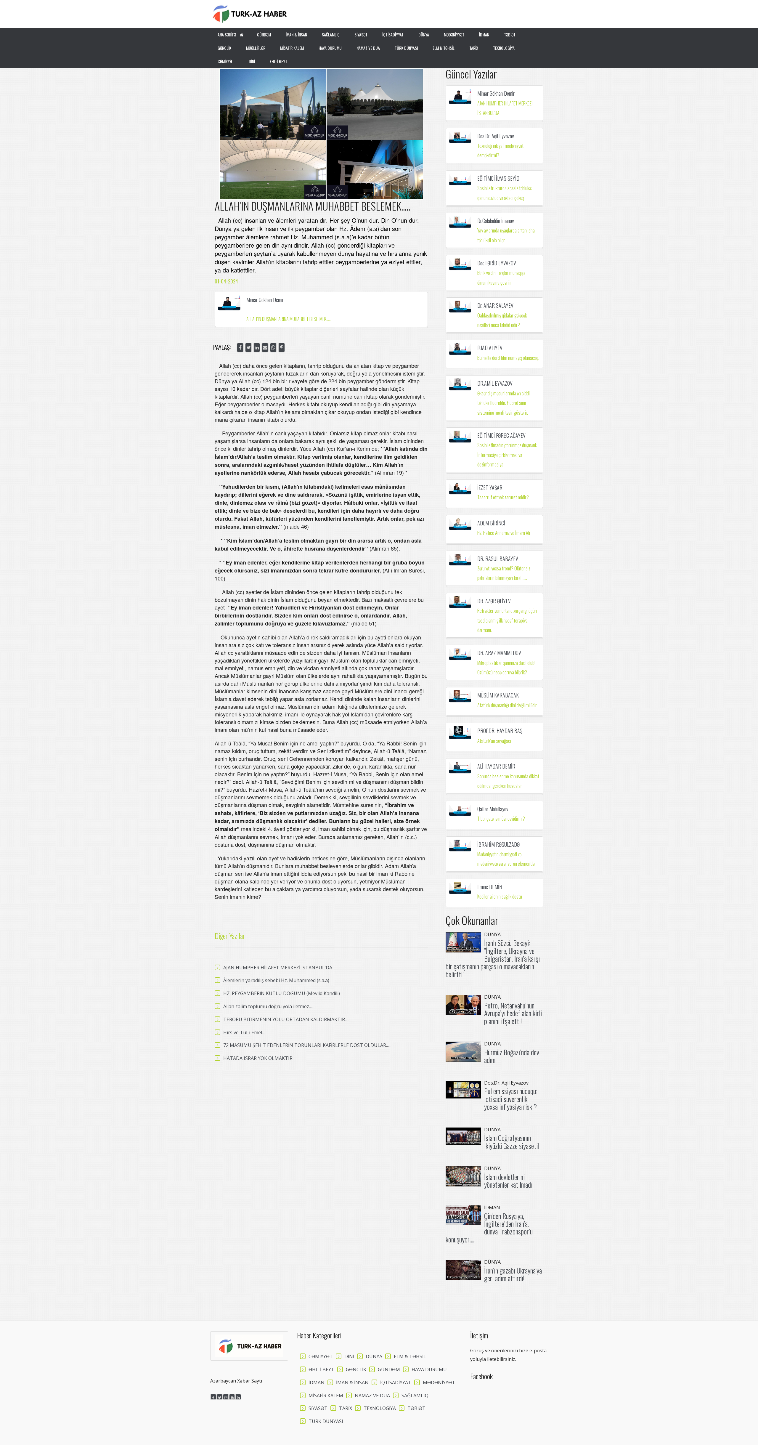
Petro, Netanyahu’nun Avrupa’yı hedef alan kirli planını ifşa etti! (513, 1013)
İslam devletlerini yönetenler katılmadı (508, 1180)
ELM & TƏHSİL (444, 48)
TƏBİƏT (509, 34)
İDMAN (484, 34)
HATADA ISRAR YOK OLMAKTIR (258, 1058)
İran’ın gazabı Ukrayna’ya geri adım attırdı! (513, 1274)
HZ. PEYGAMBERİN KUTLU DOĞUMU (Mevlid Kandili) (281, 993)
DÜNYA (423, 34)
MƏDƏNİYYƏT (454, 34)
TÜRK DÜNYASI (406, 48)
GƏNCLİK (224, 48)
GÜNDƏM (264, 34)
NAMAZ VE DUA (368, 48)
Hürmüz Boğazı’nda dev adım (511, 1056)
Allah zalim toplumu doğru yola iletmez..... (268, 1006)
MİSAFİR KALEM (292, 48)
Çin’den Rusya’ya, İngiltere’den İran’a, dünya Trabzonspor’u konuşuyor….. (489, 1227)
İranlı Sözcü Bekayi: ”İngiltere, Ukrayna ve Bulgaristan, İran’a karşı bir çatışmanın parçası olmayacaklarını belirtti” (493, 958)
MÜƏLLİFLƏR (255, 48)
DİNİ (252, 61)
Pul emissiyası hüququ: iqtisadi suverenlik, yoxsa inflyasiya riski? (510, 1098)
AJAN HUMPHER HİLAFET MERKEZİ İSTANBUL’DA (277, 967)
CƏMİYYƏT (226, 61)
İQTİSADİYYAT (393, 34)
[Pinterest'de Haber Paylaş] (281, 347)
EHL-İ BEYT (278, 61)
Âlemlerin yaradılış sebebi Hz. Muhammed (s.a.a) (276, 980)
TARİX (473, 48)
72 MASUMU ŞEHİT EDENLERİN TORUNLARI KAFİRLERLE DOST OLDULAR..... (307, 1045)
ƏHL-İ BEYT (321, 1369)
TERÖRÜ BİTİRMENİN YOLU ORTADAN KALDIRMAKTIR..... (286, 1019)
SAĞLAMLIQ (331, 34)
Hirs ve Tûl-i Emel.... (244, 1032)
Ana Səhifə (227, 34)
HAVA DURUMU (330, 48)
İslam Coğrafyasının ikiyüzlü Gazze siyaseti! (511, 1141)
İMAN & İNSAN (296, 34)
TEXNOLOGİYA (504, 48)
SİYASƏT (360, 34)
